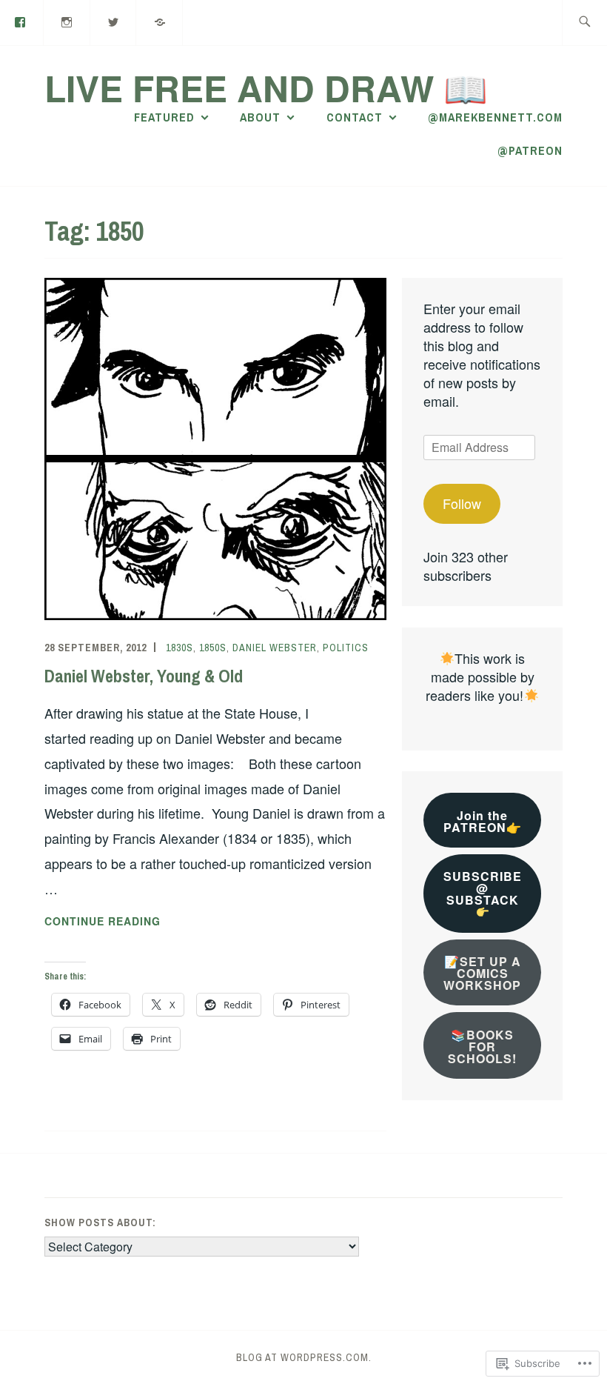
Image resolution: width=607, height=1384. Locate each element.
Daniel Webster (274, 647)
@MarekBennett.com (495, 117)
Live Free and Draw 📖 (266, 87)
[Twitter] (114, 21)
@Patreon (530, 150)
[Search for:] (584, 22)
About (260, 117)
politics (346, 647)
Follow (462, 503)
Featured (164, 117)
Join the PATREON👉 (482, 821)
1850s (213, 647)
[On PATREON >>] (160, 21)
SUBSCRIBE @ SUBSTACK (482, 888)
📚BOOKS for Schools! (482, 1046)
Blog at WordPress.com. (304, 1357)
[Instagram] (67, 21)
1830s (179, 647)
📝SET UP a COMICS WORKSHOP (482, 973)
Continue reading (102, 922)
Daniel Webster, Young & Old (143, 676)
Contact (354, 117)
